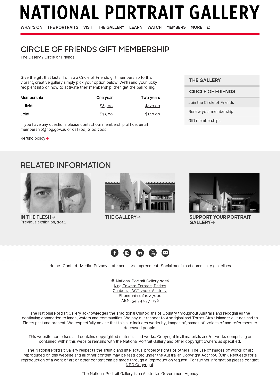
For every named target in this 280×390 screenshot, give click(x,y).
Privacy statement (110, 265)
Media (85, 265)
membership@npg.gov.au (43, 129)
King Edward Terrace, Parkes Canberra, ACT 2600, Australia (140, 288)
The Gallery (111, 27)
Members (176, 27)
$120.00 (152, 106)
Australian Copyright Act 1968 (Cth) (196, 355)
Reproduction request (168, 360)
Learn (135, 27)
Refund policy (33, 138)
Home (54, 265)
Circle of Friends (59, 57)
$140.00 (152, 114)
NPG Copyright (139, 364)
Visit (88, 27)
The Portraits (62, 27)
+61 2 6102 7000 (146, 295)
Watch (154, 27)
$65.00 (106, 106)
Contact (70, 265)
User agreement (143, 265)
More (196, 27)
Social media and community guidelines (196, 265)
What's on (31, 27)
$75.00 (106, 114)
